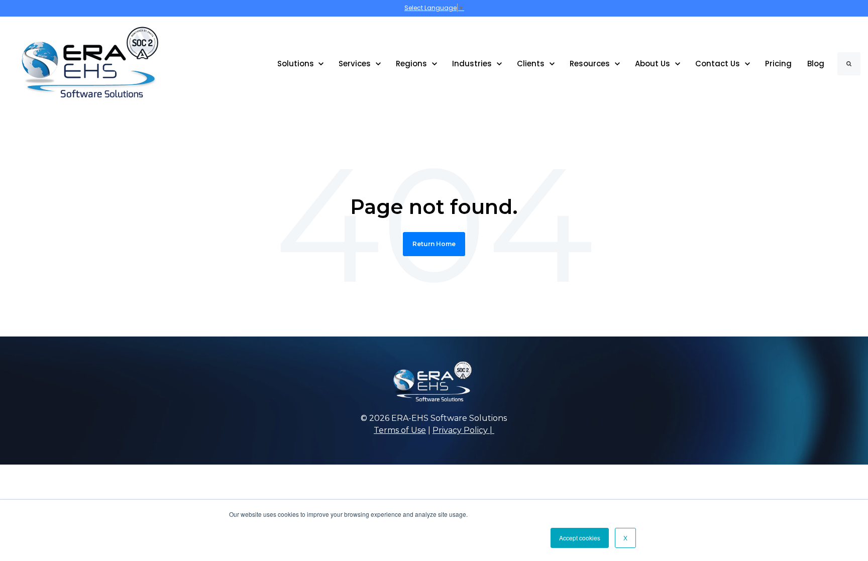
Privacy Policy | (463, 430)
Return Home (434, 244)
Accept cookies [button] (579, 537)
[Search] (848, 63)
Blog (815, 63)
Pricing (778, 63)
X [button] (625, 537)
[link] (83, 63)
